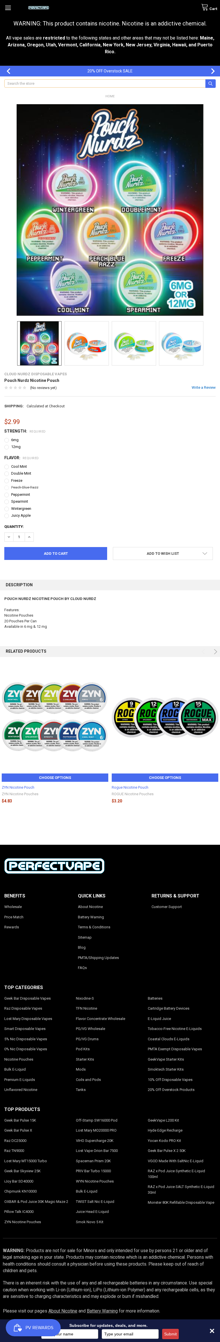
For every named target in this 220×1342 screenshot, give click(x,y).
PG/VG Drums (87, 1039)
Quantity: (14, 526)
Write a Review (204, 387)
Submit (170, 1334)
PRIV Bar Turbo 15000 (93, 1171)
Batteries (155, 998)
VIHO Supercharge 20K (94, 1140)
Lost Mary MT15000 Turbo (25, 1161)
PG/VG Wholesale (90, 1029)
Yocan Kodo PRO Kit (164, 1140)
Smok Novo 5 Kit (89, 1222)
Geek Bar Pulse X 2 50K (167, 1150)
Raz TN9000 (14, 1150)
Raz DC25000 (15, 1140)
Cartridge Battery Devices (168, 1008)
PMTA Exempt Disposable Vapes (175, 1049)
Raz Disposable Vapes (23, 1008)
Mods (81, 1069)
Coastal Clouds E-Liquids (168, 1039)
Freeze (16, 480)
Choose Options (55, 777)
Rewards (11, 927)
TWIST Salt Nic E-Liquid (95, 1201)
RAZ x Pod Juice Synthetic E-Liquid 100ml (176, 1174)
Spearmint (19, 501)
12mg (16, 447)
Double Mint (21, 473)
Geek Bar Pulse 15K (20, 1120)
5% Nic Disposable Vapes (25, 1039)
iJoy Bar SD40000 (18, 1181)
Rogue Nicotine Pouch (130, 787)
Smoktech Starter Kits (166, 1069)
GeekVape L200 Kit (163, 1120)
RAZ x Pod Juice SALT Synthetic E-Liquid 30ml (181, 1190)
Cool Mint (19, 466)
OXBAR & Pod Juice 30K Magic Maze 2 (36, 1201)
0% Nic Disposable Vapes (25, 1049)
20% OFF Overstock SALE (110, 71)
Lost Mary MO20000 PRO (96, 1130)
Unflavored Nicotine (20, 1090)
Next (210, 71)
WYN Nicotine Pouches (95, 1181)
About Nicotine (90, 907)
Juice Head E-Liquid (92, 1211)
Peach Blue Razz (24, 487)
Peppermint (20, 494)
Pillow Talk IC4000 (19, 1211)
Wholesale (13, 907)
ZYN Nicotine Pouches (22, 1222)
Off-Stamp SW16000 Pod (96, 1120)
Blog (82, 947)
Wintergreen (21, 508)
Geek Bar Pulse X (18, 1130)
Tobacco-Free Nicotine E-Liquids (175, 1029)
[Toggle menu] (8, 8)
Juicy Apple (21, 515)
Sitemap (85, 937)
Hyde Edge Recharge (165, 1130)
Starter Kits (85, 1059)
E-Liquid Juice (159, 1019)
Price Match (13, 917)
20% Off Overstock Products (171, 1090)
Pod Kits (83, 1049)
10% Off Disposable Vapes (170, 1079)
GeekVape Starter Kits (166, 1059)
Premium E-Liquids (19, 1079)
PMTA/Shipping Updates (98, 958)
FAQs (82, 968)
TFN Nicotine (86, 1008)
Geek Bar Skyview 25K (22, 1171)
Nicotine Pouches (18, 1059)
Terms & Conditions (94, 927)
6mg (15, 440)
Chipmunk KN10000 (20, 1191)
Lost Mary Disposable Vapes (28, 1019)
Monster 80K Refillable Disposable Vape (181, 1202)
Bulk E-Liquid (15, 1069)
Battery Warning (91, 917)
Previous (5, 71)
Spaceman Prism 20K (93, 1161)
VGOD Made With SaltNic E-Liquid (175, 1161)
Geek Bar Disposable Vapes (27, 998)
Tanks (81, 1090)
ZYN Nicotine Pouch (18, 787)
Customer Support (167, 907)
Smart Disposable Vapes (25, 1029)
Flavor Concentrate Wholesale (100, 1019)
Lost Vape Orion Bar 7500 (97, 1150)
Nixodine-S (85, 998)
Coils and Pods (88, 1079)
